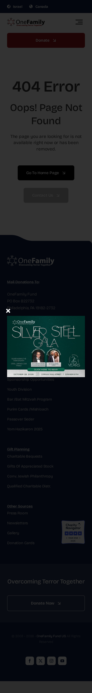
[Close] (8, 311)
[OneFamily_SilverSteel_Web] (46, 309)
